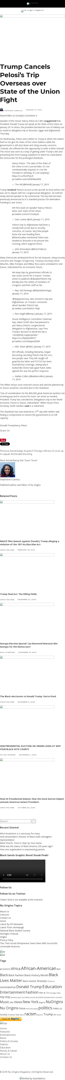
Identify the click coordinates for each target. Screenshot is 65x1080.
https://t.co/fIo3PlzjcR (22, 176)
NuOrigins (54, 1001)
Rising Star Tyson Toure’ (24, 460)
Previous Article (8, 451)
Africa (15, 968)
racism (30, 1014)
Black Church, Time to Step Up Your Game (21, 843)
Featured (5, 1031)
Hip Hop (5, 997)
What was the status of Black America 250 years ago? (26, 846)
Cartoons (4, 914)
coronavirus (8, 987)
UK (54, 1014)
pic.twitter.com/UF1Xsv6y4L (25, 214)
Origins (3, 936)
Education (52, 986)
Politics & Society (14, 115)
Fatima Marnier (8, 755)
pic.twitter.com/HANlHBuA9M (26, 179)
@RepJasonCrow (21, 298)
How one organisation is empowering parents (22, 849)
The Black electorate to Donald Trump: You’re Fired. (28, 696)
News (3, 115)
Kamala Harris (49, 997)
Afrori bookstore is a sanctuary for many (20, 833)
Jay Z (20, 997)
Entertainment (12, 992)
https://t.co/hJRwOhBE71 (24, 338)
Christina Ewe (7, 550)
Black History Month (36, 975)
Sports (40, 1015)
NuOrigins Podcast (9, 933)
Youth (59, 1015)
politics (45, 1008)
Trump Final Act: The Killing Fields (18, 594)
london (59, 997)
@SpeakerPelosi (38, 278)
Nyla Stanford (7, 652)
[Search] (58, 4)
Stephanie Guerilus (13, 110)
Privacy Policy (6, 940)
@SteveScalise (19, 237)
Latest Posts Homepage (12, 927)
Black (4, 975)
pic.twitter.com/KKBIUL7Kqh (26, 308)
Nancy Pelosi (20, 425)
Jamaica (14, 997)
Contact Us (5, 917)
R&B (17, 1015)
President (11, 1015)
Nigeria (42, 1002)
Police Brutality (32, 1009)
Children (51, 981)
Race (22, 1015)
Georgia (52, 993)
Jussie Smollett (37, 997)
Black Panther (30, 981)
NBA (12, 1002)
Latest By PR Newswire (11, 924)
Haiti (58, 993)
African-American (38, 968)
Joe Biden (26, 997)
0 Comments (29, 115)
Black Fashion (16, 975)
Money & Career (8, 1050)
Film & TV (44, 992)
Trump (48, 1014)
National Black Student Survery (15, 930)
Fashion (32, 992)
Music (4, 1001)
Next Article (6, 460)
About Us (4, 911)
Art (58, 969)
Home (3, 921)
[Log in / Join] (62, 4)
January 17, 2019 (40, 184)
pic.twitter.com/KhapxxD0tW (26, 341)
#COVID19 (5, 969)
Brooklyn (42, 981)
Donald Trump (7, 425)
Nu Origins (9, 1007)
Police (22, 1008)
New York (30, 1001)
